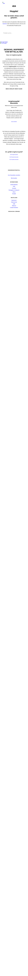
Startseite (5, 23)
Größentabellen (14, 184)
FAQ (14, 186)
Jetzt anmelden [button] (14, 121)
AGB (14, 203)
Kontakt (14, 193)
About (14, 191)
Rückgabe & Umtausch (14, 190)
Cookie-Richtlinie (14, 207)
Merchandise (14, 178)
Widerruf (14, 205)
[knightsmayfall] (3, 3)
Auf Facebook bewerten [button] (14, 157)
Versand (14, 188)
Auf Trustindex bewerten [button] (14, 159)
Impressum (14, 200)
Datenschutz (14, 202)
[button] (25, 3)
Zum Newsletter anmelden (14, 175)
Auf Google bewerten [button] (14, 154)
